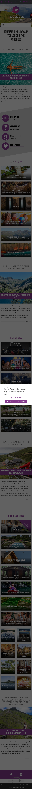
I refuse (11, 401)
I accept (22, 401)
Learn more (17, 398)
